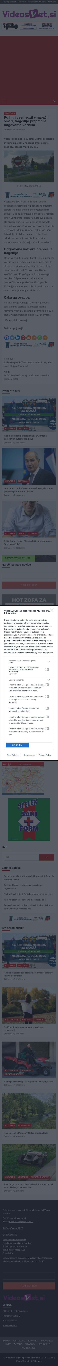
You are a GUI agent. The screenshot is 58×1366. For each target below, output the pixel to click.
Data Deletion (13, 755)
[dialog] (29, 683)
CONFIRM (17, 745)
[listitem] (29, 662)
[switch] (47, 669)
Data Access (29, 755)
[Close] (52, 611)
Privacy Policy (45, 755)
